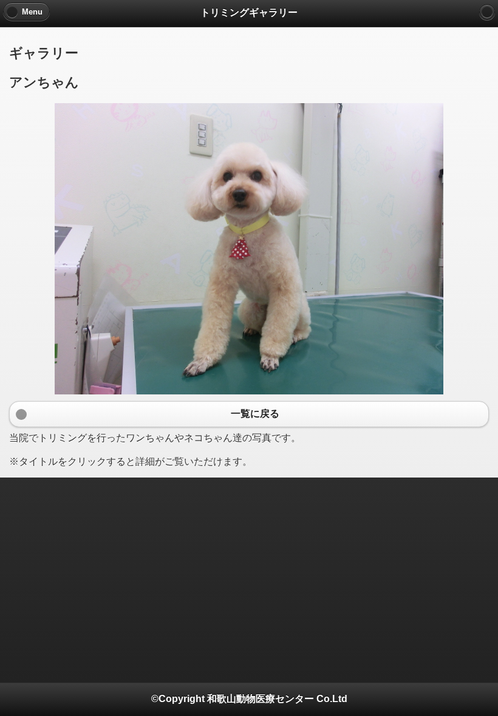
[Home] (487, 12)
